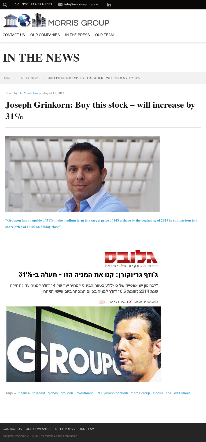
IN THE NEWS (29, 78)
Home (7, 78)
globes (53, 393)
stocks (158, 393)
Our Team (104, 35)
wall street (182, 393)
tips (168, 393)
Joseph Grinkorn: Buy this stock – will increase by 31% (100, 110)
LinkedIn (109, 4)
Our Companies (45, 35)
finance (24, 393)
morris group (140, 393)
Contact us (14, 35)
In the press (77, 35)
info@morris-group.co (81, 4)
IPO (98, 393)
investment (84, 393)
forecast (38, 393)
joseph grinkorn (116, 393)
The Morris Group (29, 93)
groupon (67, 393)
